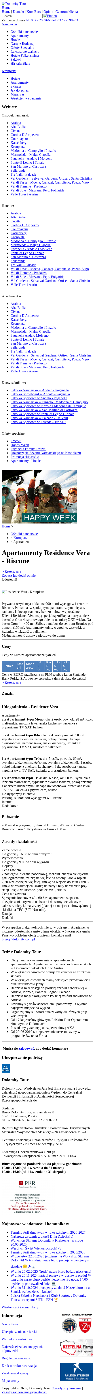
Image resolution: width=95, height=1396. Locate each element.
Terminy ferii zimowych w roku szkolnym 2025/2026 (48, 1252)
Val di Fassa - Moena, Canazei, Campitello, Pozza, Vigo (50, 182)
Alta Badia (18, 127)
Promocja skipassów (25, 457)
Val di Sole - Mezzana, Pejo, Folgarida (37, 190)
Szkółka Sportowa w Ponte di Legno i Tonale (42, 414)
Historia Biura (20, 63)
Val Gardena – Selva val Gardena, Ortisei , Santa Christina (51, 178)
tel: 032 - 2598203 (65, 20)
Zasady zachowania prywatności (24, 1392)
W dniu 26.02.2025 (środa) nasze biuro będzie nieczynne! (51, 1271)
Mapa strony (10, 1381)
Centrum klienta (66, 11)
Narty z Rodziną (22, 43)
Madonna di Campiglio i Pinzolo (33, 150)
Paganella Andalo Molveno (30, 335)
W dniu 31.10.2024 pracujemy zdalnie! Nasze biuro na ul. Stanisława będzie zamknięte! (51, 1289)
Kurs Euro (34, 11)
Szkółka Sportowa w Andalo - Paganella (39, 398)
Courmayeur (19, 139)
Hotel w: (46, 245)
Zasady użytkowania (66, 1388)
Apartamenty (20, 36)
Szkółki (16, 59)
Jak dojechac (19, 90)
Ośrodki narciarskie (24, 32)
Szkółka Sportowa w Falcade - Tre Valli (38, 422)
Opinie (48, 11)
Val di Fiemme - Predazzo (29, 186)
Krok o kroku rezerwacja (19, 1366)
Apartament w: (46, 333)
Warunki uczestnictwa (17, 1339)
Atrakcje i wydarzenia (26, 98)
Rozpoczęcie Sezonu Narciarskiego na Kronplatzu (46, 453)
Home (6, 7)
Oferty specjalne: (41, 447)
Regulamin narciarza (16, 1358)
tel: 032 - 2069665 (38, 20)
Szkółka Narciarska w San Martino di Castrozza (44, 410)
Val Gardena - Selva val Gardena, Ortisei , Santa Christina (51, 281)
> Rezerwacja (11, 571)
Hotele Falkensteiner (25, 55)
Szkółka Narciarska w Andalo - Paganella (40, 390)
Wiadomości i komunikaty (20, 1307)
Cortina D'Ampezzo (25, 135)
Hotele (15, 39)
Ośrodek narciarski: (47, 154)
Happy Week (20, 445)
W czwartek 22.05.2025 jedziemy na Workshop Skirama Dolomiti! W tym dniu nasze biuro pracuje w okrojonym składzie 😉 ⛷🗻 (50, 1261)
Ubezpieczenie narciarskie (20, 1332)
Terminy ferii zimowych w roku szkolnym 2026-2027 (48, 1232)
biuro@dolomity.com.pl (18, 939)
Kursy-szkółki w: (45, 402)
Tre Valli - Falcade (23, 174)
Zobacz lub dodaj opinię (19, 575)
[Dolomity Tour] (14, 4)
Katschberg (19, 142)
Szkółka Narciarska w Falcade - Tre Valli (39, 418)
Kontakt (18, 11)
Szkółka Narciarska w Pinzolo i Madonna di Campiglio (49, 402)
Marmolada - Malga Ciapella (31, 154)
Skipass (16, 86)
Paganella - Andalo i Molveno (31, 158)
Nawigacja (9, 24)
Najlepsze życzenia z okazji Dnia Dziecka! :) (42, 1236)
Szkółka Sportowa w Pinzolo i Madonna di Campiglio (48, 406)
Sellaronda (18, 170)
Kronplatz (9, 71)
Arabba (16, 123)
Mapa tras (17, 94)
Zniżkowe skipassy (15, 1373)
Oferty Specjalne (22, 47)
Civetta (16, 131)
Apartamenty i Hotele (26, 461)
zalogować (26, 1048)
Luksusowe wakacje (25, 51)
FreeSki (16, 441)
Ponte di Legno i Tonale (27, 162)
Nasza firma (10, 1324)
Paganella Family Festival (28, 449)
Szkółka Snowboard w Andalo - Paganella (40, 394)
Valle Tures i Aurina (24, 194)
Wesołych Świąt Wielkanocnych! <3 (36, 1248)
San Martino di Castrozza (28, 166)
